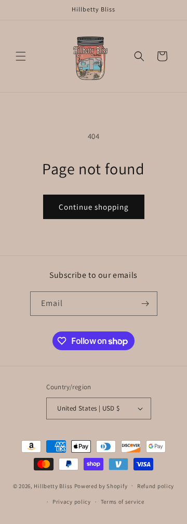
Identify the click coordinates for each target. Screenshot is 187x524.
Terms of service (122, 501)
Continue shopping (94, 207)
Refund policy (155, 486)
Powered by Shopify (101, 485)
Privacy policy (71, 501)
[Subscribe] (145, 303)
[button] (20, 56)
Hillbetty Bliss (53, 485)
